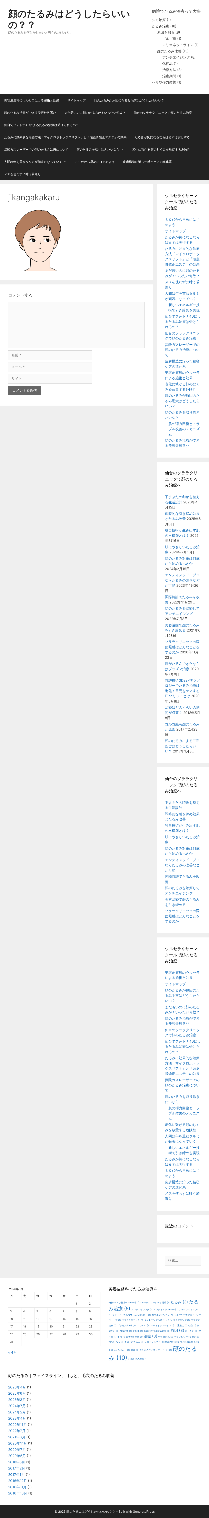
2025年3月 (17, 1400)
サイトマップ (76, 100)
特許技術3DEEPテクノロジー (174, 1336)
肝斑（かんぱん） (119, 1350)
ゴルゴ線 (169, 39)
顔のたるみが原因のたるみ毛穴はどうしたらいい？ (129, 100)
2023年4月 (17, 1418)
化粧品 (167, 64)
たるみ (179, 1302)
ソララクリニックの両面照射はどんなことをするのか (182, 647)
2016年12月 (17, 1481)
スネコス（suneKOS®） (137, 1315)
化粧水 (138, 1331)
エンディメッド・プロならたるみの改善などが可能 (182, 580)
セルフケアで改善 (184, 1315)
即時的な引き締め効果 (157, 1331)
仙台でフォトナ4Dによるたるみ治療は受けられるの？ (41, 125)
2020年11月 (17, 1443)
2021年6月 (16, 1437)
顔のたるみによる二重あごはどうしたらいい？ (182, 746)
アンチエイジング (176, 57)
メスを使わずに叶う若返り (22, 174)
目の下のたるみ (134, 1342)
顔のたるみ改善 (169, 51)
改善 (130, 1336)
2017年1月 (16, 1475)
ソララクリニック (132, 1320)
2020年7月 (17, 1450)
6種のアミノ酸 (118, 1302)
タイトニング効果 (154, 1320)
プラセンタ (124, 1325)
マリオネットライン (177, 45)
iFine (132, 1302)
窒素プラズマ (153, 1342)
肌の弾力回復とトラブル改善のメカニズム (184, 429)
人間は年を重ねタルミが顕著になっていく (33, 162)
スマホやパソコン (162, 1315)
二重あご (181, 1325)
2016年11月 (17, 1487)
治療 (150, 1336)
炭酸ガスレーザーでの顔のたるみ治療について (36, 149)
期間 (139, 1336)
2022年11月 (17, 1425)
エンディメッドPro (164, 1309)
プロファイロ (141, 1325)
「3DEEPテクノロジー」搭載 (153, 1302)
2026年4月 (17, 1387)
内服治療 (126, 1331)
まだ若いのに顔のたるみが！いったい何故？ (95, 113)
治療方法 (169, 70)
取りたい (191, 1331)
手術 (121, 1336)
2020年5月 (17, 1456)
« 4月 (12, 1352)
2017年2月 (16, 1468)
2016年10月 (17, 1493)
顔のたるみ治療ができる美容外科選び (30, 113)
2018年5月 (16, 1462)
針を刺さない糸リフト (152, 1350)
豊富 (135, 1350)
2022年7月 (17, 1431)
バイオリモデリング (178, 1320)
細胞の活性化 (170, 1342)
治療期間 (169, 76)
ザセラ (117, 1315)
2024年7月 (17, 1406)
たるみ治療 (160, 26)
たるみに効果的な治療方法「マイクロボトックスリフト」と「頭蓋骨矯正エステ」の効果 (65, 137)
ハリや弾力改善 (164, 82)
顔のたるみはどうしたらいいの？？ (69, 19)
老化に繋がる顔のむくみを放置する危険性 (161, 149)
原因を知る (166, 32)
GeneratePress (144, 1511)
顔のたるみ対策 (137, 1359)
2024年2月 (17, 1412)
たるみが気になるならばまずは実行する (162, 137)
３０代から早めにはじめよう (95, 162)
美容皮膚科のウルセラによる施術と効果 (31, 100)
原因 (177, 1330)
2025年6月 (17, 1393)
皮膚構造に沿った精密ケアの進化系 (147, 162)
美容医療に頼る (189, 1342)
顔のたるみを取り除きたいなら (98, 149)
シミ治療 (159, 20)
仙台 (192, 1325)
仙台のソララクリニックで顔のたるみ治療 (163, 113)
